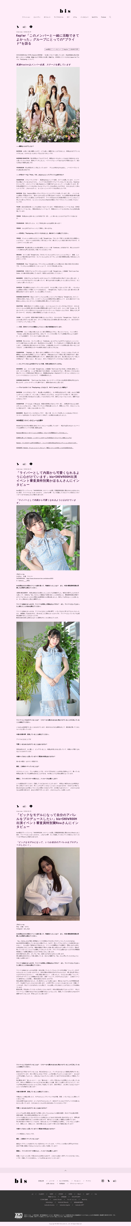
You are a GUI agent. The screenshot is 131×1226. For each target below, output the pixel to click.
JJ (32, 1218)
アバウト (88, 1204)
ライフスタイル (58, 17)
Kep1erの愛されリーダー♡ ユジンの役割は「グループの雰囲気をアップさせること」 (42, 433)
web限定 (48, 49)
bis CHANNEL (64, 1204)
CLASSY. (41, 1218)
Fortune (103, 17)
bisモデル (95, 17)
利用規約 (62, 1207)
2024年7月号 (74, 49)
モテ (68, 17)
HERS (70, 1218)
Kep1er (66, 49)
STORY (61, 1218)
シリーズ (51, 1204)
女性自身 (63, 1220)
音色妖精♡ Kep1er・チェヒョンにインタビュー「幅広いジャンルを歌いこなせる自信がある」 (45, 448)
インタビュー (84, 17)
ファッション (26, 17)
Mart (79, 1218)
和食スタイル (52, 1220)
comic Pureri (57, 1223)
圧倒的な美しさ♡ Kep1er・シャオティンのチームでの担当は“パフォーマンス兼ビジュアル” (44, 438)
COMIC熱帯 (44, 1223)
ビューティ (37, 17)
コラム (75, 17)
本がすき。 (85, 1223)
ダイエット (47, 17)
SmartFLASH (76, 1220)
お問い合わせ (50, 1207)
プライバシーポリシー (76, 1207)
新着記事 (41, 1204)
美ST (87, 1218)
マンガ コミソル (72, 1223)
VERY (51, 1218)
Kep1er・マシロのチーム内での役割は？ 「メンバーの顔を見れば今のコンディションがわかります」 (47, 443)
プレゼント (77, 1204)
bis (96, 1218)
